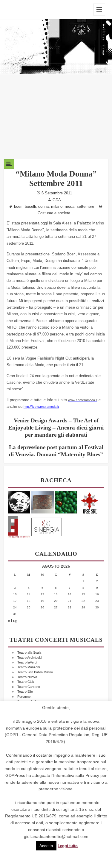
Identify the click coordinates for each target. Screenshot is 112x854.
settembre (85, 206)
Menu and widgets (99, 9)
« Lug (12, 621)
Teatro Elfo (25, 691)
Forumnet (24, 696)
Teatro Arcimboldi (29, 657)
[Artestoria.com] (42, 502)
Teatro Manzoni (28, 667)
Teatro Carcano (28, 686)
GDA (57, 200)
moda (69, 206)
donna (43, 206)
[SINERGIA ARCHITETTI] (46, 526)
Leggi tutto (68, 846)
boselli (30, 206)
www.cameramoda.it (82, 400)
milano (56, 206)
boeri (18, 206)
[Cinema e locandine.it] (19, 502)
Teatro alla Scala (29, 652)
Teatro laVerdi (27, 662)
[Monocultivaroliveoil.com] (66, 502)
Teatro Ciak (25, 681)
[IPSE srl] (90, 502)
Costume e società (54, 213)
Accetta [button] (46, 846)
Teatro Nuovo (27, 677)
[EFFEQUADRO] (19, 526)
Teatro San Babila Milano (35, 672)
